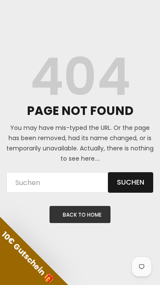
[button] (34, 251)
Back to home (82, 214)
